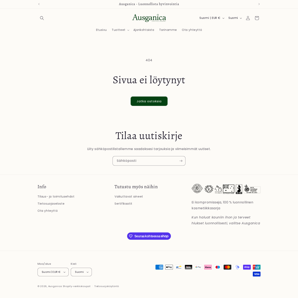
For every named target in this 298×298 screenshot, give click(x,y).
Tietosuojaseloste (51, 204)
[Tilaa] (180, 161)
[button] (42, 18)
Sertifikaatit (123, 204)
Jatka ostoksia (149, 101)
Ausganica (55, 286)
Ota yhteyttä (48, 211)
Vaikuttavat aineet (129, 196)
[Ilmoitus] (259, 4)
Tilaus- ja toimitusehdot (56, 196)
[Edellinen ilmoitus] (38, 4)
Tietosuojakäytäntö (106, 286)
